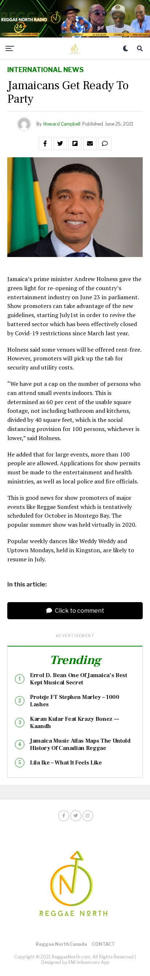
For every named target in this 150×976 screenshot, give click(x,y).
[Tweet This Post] (60, 143)
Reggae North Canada (61, 944)
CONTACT (103, 944)
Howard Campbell (61, 124)
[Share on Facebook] (45, 143)
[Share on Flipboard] (75, 143)
